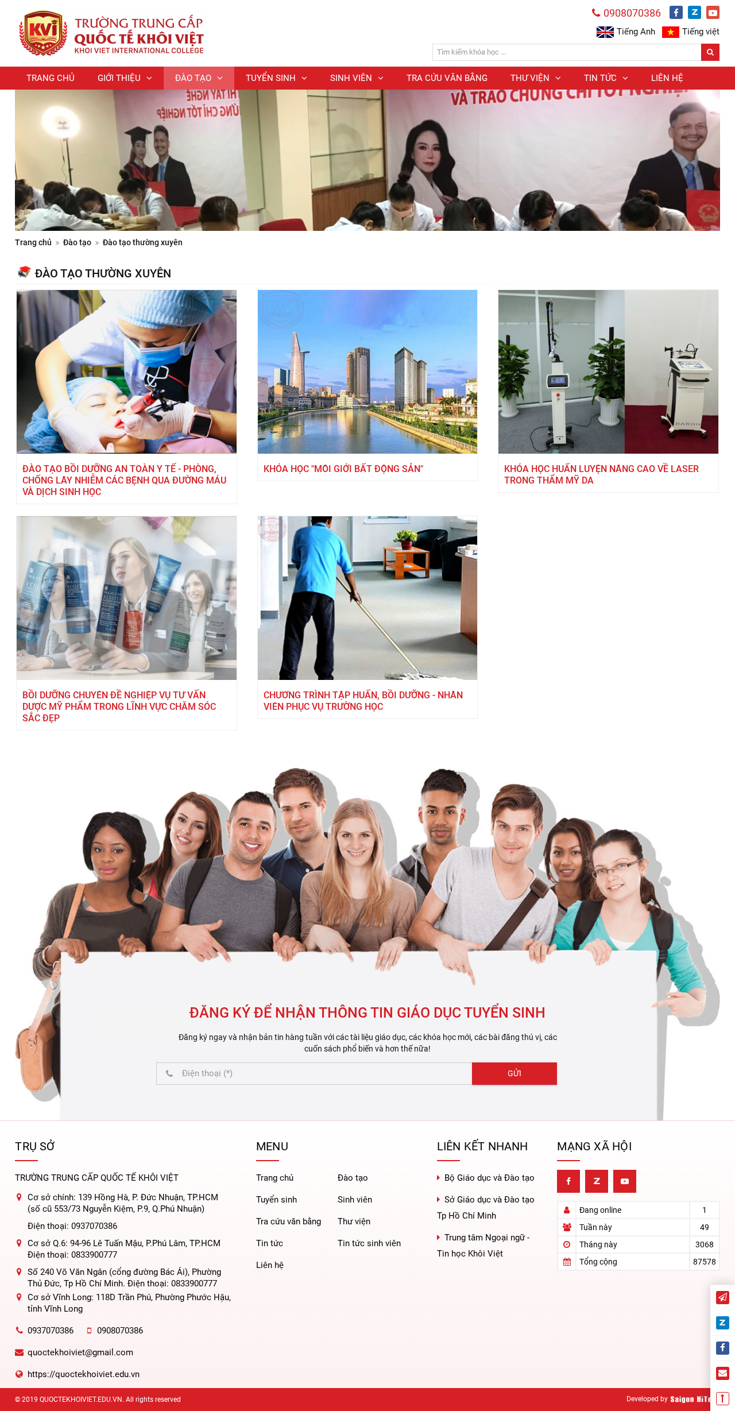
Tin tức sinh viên (369, 1243)
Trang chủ (33, 242)
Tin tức (269, 1243)
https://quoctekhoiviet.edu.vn (84, 1374)
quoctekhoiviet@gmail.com (80, 1352)
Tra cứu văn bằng (288, 1221)
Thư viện (354, 1221)
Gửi (514, 1073)
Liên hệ (270, 1265)
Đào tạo (77, 242)
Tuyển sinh (276, 1199)
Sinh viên (355, 1199)
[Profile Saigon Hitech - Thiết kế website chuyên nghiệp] (695, 1399)
